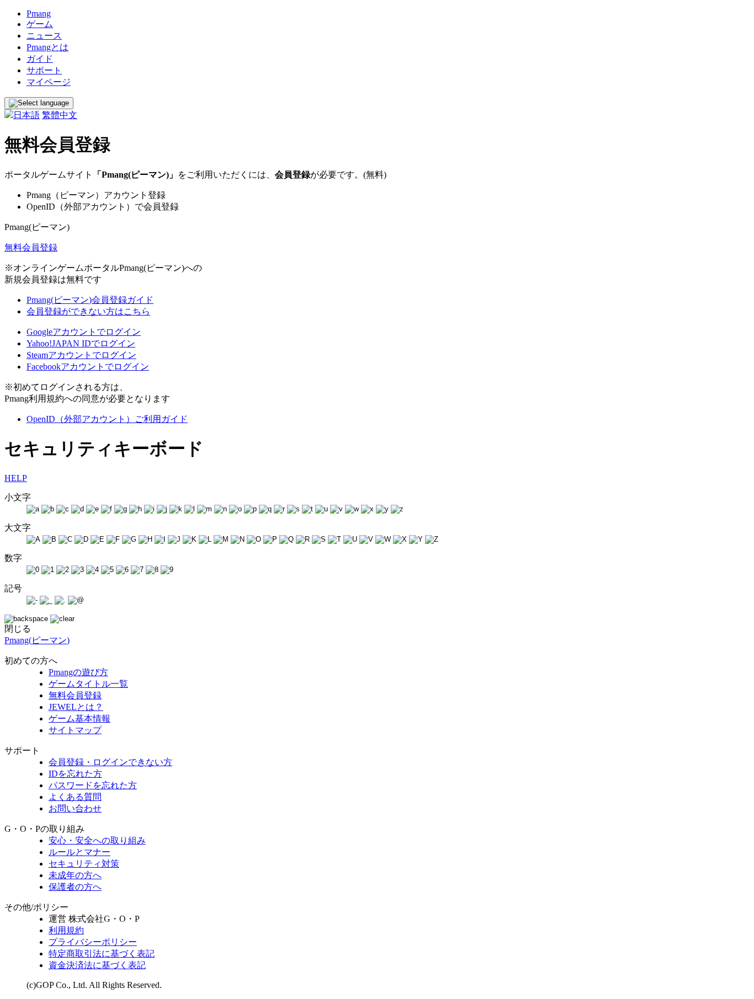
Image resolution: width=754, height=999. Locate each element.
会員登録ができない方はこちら (88, 311)
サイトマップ (75, 730)
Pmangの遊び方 (78, 672)
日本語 (26, 115)
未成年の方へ (75, 875)
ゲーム (39, 24)
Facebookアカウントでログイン (87, 366)
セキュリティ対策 (84, 863)
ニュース (44, 35)
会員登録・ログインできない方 (110, 762)
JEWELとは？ (76, 707)
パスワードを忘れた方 (93, 785)
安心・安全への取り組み (97, 840)
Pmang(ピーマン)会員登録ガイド (89, 299)
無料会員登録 (30, 247)
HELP (15, 478)
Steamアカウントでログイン (81, 355)
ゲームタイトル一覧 (88, 683)
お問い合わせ (75, 808)
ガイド (39, 58)
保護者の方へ (75, 886)
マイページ (48, 82)
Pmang (38, 13)
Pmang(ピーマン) (37, 640)
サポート (44, 70)
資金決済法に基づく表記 (97, 965)
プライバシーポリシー (93, 942)
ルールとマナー (79, 852)
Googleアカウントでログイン (83, 331)
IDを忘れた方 (75, 773)
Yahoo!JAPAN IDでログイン (80, 343)
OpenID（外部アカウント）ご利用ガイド (107, 419)
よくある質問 (75, 797)
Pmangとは (47, 47)
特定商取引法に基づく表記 (102, 953)
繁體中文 (59, 115)
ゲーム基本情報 (79, 718)
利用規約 (66, 930)
